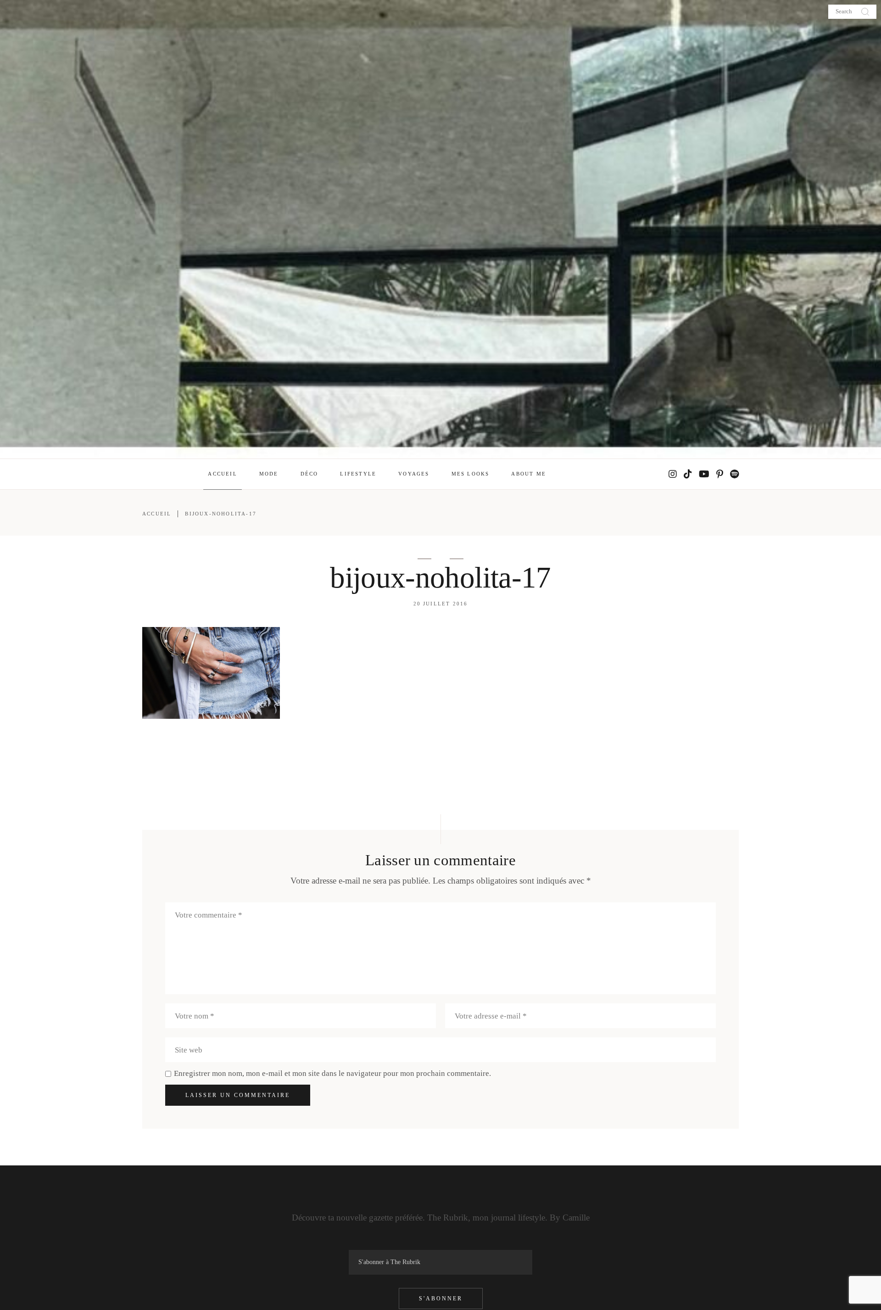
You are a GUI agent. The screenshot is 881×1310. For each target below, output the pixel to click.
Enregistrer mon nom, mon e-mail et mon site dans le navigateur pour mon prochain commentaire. (332, 1073)
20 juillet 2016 (440, 603)
